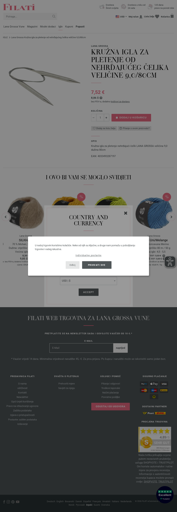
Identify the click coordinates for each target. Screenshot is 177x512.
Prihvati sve (96, 265)
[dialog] (88, 256)
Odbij (72, 265)
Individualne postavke (88, 255)
